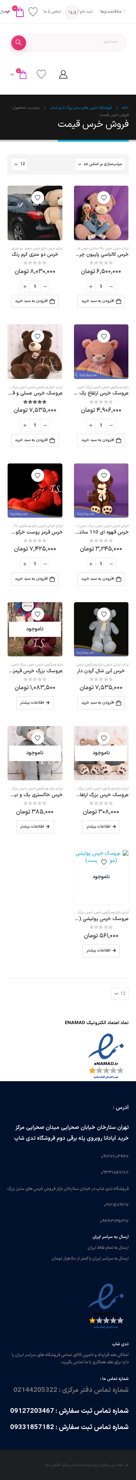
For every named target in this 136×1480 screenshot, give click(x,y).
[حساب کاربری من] (63, 74)
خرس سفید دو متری (26, 248)
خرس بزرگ (93, 387)
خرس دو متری (75, 387)
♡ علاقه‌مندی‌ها (113, 12)
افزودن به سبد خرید (97, 301)
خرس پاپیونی (9, 664)
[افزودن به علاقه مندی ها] (103, 197)
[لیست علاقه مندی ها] (33, 12)
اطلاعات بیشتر (32, 703)
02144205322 (35, 1390)
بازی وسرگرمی (120, 387)
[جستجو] (18, 42)
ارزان (125, 248)
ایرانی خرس (121, 525)
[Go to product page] (101, 213)
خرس (117, 248)
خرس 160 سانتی (101, 248)
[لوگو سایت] (68, 12)
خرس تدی (81, 248)
